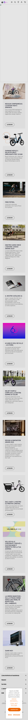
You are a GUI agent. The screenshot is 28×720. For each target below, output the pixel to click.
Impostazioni (16, 714)
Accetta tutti (14, 709)
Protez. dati (13, 703)
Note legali (14, 705)
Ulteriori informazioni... (14, 699)
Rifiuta (10, 714)
